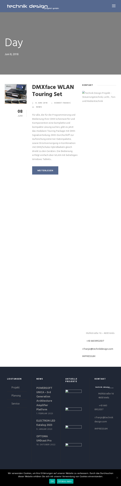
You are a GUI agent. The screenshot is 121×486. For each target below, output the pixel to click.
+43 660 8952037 (95, 340)
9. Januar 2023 (44, 429)
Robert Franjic (62, 103)
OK (52, 481)
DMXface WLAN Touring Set (53, 91)
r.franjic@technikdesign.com (97, 348)
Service (16, 403)
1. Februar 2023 (44, 413)
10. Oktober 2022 (45, 444)
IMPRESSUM (88, 356)
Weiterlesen (45, 170)
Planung (16, 395)
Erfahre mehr (65, 481)
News (39, 107)
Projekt (16, 387)
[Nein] (117, 477)
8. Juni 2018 (41, 103)
